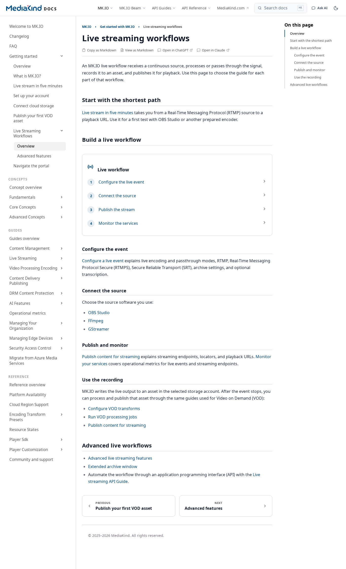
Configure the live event (121, 182)
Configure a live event (103, 260)
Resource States (24, 429)
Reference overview (27, 385)
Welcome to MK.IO (26, 26)
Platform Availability (27, 394)
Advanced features (34, 156)
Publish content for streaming (111, 356)
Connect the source (117, 195)
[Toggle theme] (336, 8)
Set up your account (31, 95)
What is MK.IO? (27, 76)
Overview (22, 66)
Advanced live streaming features (120, 458)
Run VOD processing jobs (112, 417)
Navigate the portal (31, 166)
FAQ (13, 46)
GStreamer (98, 329)
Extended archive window (112, 466)
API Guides (161, 7)
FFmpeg (95, 320)
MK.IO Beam (130, 7)
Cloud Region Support (29, 404)
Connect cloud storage (33, 106)
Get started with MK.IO (117, 27)
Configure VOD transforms (114, 408)
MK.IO (103, 7)
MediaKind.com (231, 7)
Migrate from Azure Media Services (33, 360)
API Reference (194, 7)
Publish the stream (117, 209)
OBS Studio (99, 312)
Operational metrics (27, 313)
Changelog (19, 36)
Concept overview (25, 187)
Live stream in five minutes (37, 86)
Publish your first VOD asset (33, 118)
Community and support (31, 459)
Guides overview (24, 238)
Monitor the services (118, 223)
